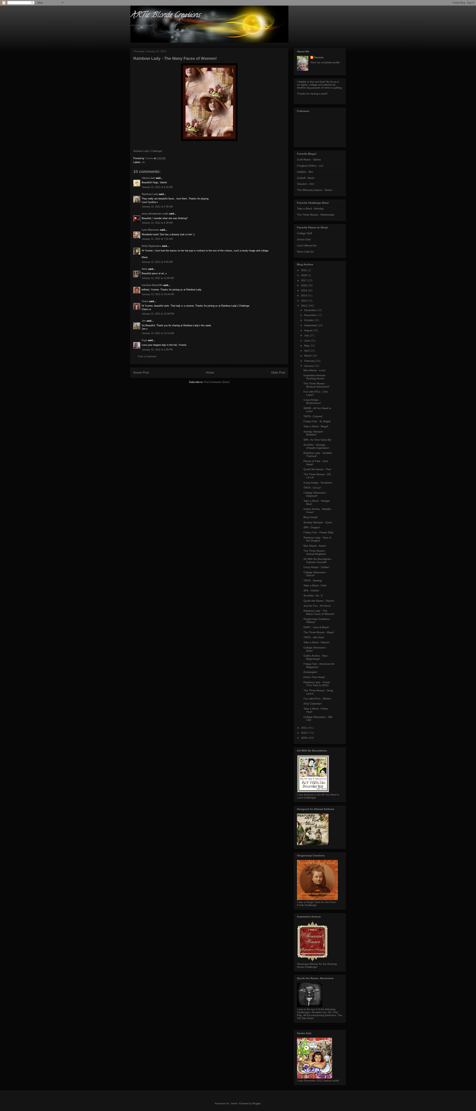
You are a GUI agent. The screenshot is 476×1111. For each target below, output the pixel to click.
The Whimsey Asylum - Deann (314, 189)
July (307, 335)
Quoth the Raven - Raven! (318, 600)
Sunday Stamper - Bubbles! (314, 433)
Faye (144, 340)
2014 (304, 295)
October (309, 320)
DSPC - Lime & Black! (316, 627)
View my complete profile (325, 62)
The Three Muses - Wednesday (315, 214)
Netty (144, 269)
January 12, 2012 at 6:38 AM (157, 222)
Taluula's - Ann (305, 183)
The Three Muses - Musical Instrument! (316, 385)
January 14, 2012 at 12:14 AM (158, 333)
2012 (304, 305)
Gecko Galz (304, 239)
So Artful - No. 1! (313, 595)
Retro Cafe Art (305, 251)
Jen (144, 320)
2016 (304, 285)
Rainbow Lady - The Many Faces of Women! (318, 612)
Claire (145, 301)
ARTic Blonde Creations (165, 15)
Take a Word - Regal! (315, 426)
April (307, 350)
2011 (304, 727)
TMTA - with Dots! (313, 637)
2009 (304, 737)
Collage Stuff (304, 233)
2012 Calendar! (312, 703)
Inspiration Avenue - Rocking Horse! (315, 377)
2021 (304, 270)
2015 (304, 290)
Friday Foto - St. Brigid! (317, 421)
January (309, 365)
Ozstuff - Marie (305, 177)
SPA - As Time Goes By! (317, 439)
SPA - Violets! (311, 590)
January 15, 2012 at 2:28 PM (157, 349)
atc (143, 162)
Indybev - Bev (305, 171)
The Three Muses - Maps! (318, 632)
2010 (304, 732)
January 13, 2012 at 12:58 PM (158, 313)
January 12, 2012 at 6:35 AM (157, 206)
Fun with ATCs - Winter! (317, 698)
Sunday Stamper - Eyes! (317, 522)
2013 (304, 300)
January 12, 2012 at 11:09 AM (158, 278)
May (307, 345)
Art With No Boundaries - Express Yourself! (318, 560)
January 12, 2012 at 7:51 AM (157, 239)
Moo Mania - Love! (314, 370)
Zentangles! (310, 672)
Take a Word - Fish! (315, 585)
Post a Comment (147, 356)
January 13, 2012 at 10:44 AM (158, 294)
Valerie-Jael (148, 178)
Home (210, 372)
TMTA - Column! (313, 416)
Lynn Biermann (150, 229)
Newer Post (141, 372)
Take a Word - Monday (310, 208)
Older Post (278, 372)
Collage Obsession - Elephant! (315, 494)
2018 (304, 275)
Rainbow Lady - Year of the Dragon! (317, 539)
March (308, 355)
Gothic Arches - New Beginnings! (315, 657)
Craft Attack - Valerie (309, 159)
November (310, 315)
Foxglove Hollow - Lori (310, 165)
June (307, 340)
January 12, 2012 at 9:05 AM (157, 262)
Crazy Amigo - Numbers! (317, 482)
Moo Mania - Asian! (314, 545)
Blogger (256, 1103)
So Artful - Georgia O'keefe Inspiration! (316, 446)
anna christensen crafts (155, 213)
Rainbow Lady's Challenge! (147, 151)
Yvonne (319, 57)
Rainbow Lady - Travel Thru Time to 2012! (316, 684)
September (311, 325)
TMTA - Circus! (312, 487)
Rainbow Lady (150, 194)
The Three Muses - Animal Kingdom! (314, 552)
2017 (304, 280)
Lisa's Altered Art (306, 245)
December (310, 310)
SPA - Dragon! (311, 527)
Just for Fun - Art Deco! (317, 605)
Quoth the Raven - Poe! (317, 469)
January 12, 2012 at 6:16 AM (157, 187)
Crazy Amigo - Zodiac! (316, 567)
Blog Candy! (310, 517)
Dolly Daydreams (151, 246)
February (310, 360)
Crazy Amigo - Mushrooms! (312, 401)
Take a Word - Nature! (316, 642)
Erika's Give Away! (314, 677)
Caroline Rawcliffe (152, 285)
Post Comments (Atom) (216, 382)
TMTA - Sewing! (312, 580)
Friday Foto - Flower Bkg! (318, 532)
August (308, 330)
